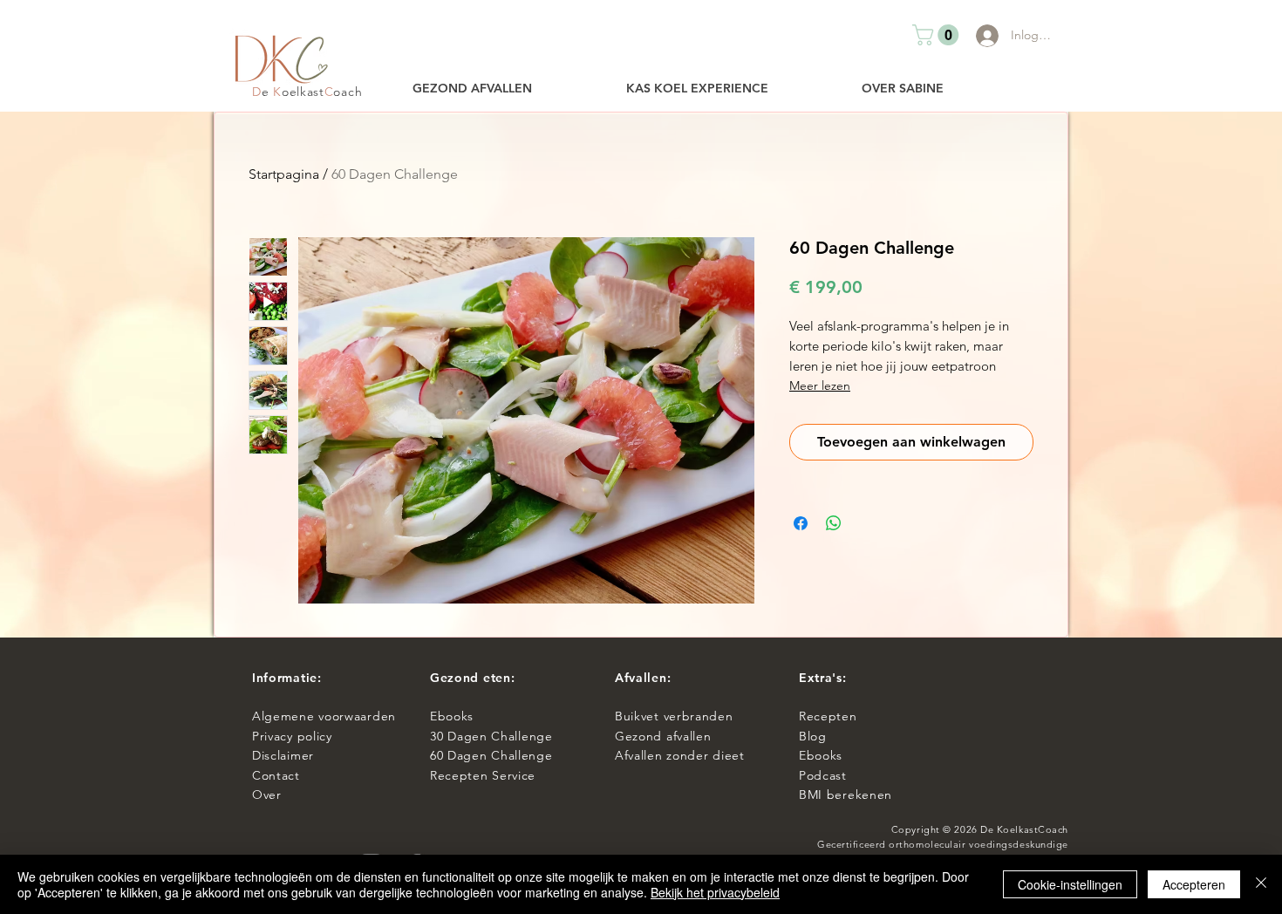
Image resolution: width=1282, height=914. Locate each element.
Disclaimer (283, 755)
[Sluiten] (1261, 884)
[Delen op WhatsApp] (833, 523)
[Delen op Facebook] (800, 523)
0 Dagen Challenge (495, 736)
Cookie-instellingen (1070, 884)
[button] (938, 34)
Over (267, 794)
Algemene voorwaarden (324, 716)
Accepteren (1194, 884)
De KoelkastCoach (1024, 829)
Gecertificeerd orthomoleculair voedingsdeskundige (942, 844)
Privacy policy (296, 736)
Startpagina (284, 174)
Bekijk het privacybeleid (715, 892)
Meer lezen (819, 385)
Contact (278, 775)
